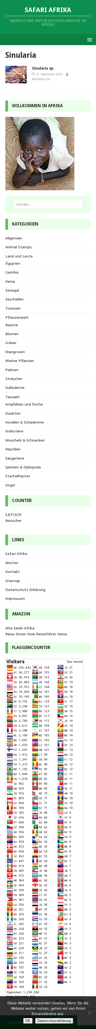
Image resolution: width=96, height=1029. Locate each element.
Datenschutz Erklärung (25, 590)
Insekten (13, 413)
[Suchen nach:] (48, 204)
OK (27, 1021)
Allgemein (13, 238)
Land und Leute (19, 256)
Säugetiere (14, 458)
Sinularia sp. (43, 68)
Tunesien (13, 308)
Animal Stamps (18, 247)
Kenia (10, 281)
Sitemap (12, 581)
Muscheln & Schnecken (25, 440)
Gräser (11, 343)
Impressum (15, 598)
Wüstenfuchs (41, 79)
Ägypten (12, 263)
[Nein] (89, 1012)
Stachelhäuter (17, 476)
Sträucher (13, 379)
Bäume (11, 325)
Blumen (12, 334)
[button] (89, 39)
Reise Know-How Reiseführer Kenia (36, 634)
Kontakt (12, 572)
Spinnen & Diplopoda (23, 467)
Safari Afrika (16, 554)
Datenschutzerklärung (54, 1021)
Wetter (11, 563)
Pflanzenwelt (17, 317)
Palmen (11, 370)
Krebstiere (14, 431)
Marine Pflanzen (19, 361)
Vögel (10, 485)
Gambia (11, 272)
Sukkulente (15, 387)
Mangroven (15, 352)
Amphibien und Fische (24, 404)
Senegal (12, 290)
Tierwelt (12, 397)
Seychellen (14, 299)
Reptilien (13, 449)
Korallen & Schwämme (24, 422)
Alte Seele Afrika (19, 628)
